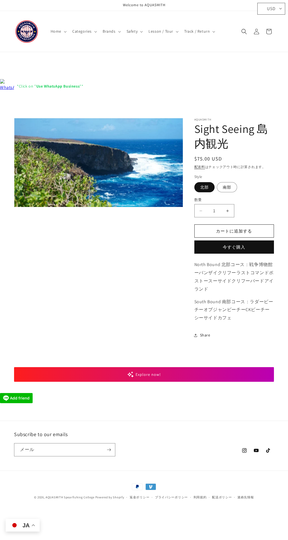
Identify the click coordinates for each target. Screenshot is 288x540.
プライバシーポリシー (171, 497)
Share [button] (205, 335)
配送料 (199, 167)
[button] (58, 31)
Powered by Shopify (109, 497)
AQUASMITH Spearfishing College (70, 497)
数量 (198, 199)
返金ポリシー (139, 497)
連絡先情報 (245, 497)
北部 (204, 187)
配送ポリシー (222, 497)
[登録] (109, 449)
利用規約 (200, 497)
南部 (227, 187)
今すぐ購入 (234, 247)
